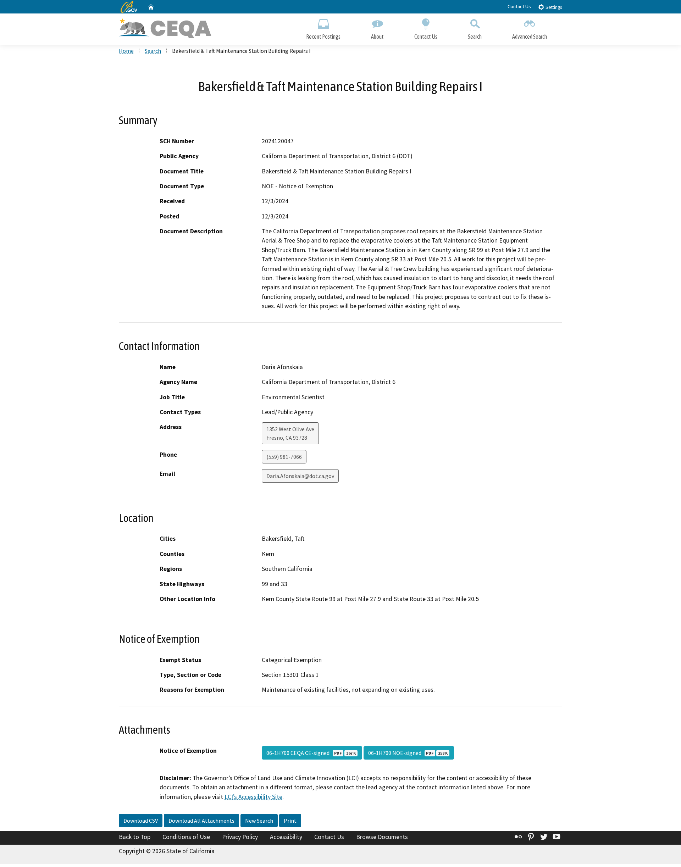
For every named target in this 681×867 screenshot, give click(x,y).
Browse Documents (382, 837)
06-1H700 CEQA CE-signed (311, 752)
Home (126, 50)
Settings (553, 7)
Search (475, 36)
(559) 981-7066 (284, 456)
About (377, 36)
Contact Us (519, 6)
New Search (259, 820)
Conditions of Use (186, 837)
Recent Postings (323, 36)
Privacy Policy (240, 837)
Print (290, 820)
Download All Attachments (201, 820)
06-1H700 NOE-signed (408, 752)
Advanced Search (529, 36)
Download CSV (140, 820)
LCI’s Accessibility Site (253, 797)
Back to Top (134, 837)
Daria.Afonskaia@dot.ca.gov (300, 475)
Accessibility (286, 837)
